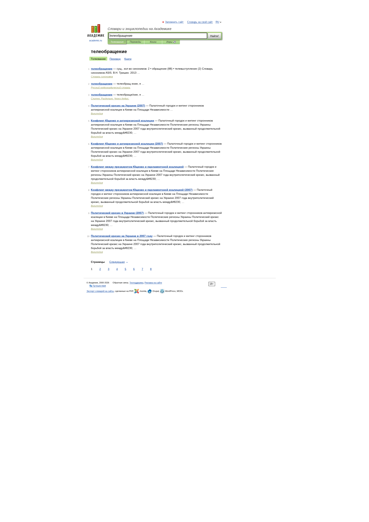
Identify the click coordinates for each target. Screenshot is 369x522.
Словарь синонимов (102, 76)
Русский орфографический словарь (110, 87)
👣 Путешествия (97, 286)
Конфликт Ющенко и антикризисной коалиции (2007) (127, 143)
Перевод (115, 58)
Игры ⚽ (171, 42)
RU (217, 22)
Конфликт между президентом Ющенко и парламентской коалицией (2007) (142, 189)
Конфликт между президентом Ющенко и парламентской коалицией (137, 166)
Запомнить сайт (174, 22)
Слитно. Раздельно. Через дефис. (110, 98)
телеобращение (101, 68)
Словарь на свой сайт (200, 22)
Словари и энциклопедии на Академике (139, 29)
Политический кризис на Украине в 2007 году (122, 235)
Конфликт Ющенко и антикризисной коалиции (122, 120)
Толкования (117, 42)
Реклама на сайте (153, 282)
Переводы (135, 42)
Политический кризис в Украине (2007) (117, 212)
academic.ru (95, 40)
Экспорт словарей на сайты (100, 291)
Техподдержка (136, 282)
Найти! (214, 35)
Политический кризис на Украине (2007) (118, 105)
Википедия (97, 113)
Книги (153, 42)
